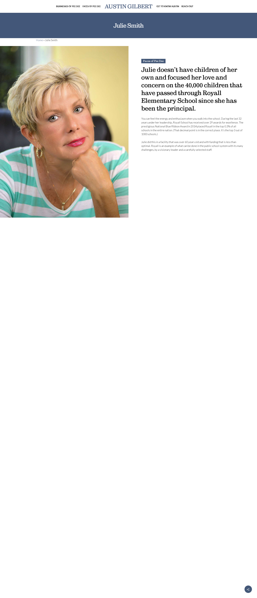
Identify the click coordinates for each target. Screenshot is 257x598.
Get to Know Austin (167, 6)
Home (39, 40)
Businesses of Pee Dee (68, 6)
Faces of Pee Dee (92, 6)
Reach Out (187, 6)
